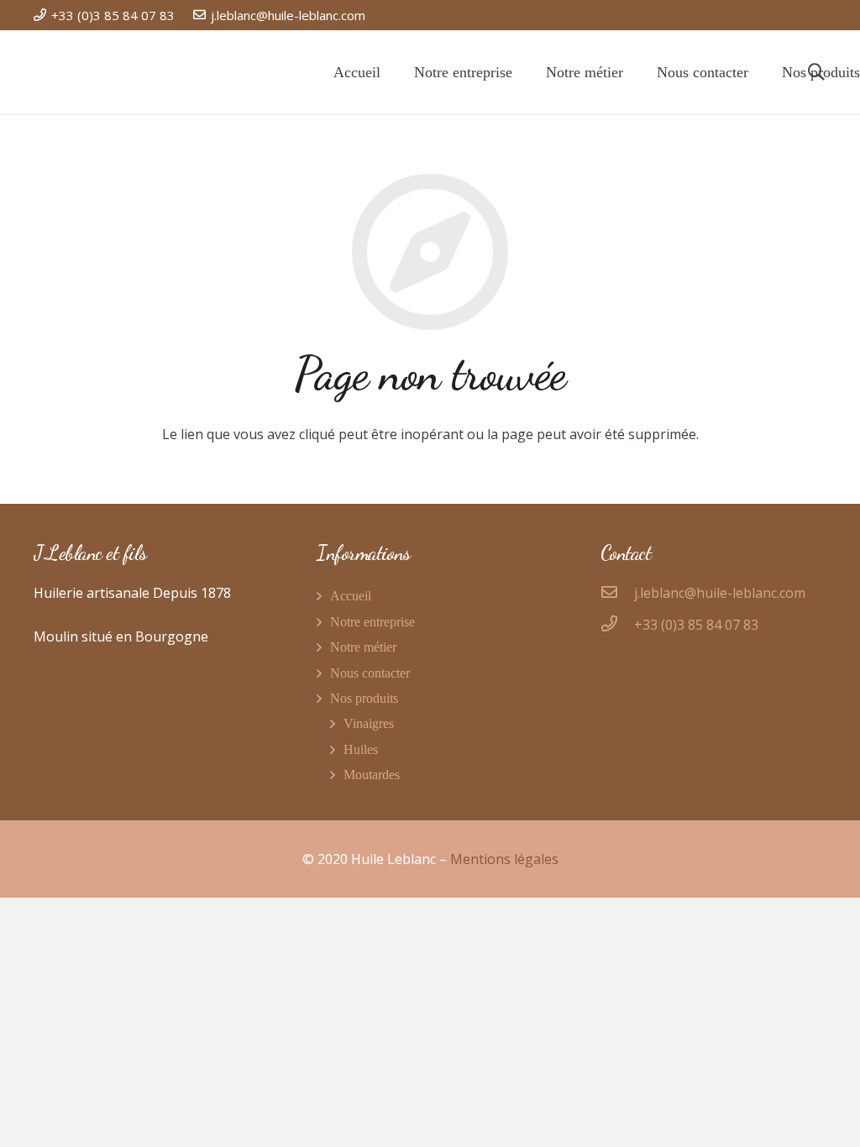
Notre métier (363, 647)
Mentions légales (504, 859)
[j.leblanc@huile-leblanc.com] (617, 593)
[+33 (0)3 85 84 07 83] (617, 624)
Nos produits (364, 698)
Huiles (360, 749)
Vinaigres (368, 723)
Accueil (350, 596)
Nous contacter (370, 673)
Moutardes (371, 774)
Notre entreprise (372, 622)
